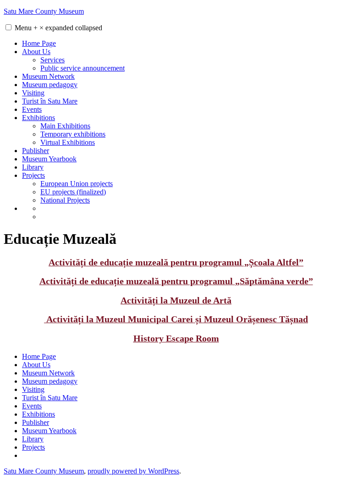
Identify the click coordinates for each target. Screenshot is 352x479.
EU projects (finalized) (73, 192)
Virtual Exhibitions (67, 142)
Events (32, 109)
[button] (8, 27)
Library (33, 167)
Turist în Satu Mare (49, 101)
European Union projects (76, 183)
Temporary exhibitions (72, 134)
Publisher (35, 150)
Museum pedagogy (49, 84)
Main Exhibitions (65, 126)
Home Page (39, 43)
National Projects (65, 200)
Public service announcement (82, 68)
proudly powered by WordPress (133, 471)
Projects (33, 175)
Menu (58, 28)
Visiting (33, 93)
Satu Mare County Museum (44, 11)
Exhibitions (38, 117)
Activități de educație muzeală (176, 262)
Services (52, 60)
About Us (36, 51)
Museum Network (48, 76)
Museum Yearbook (49, 159)
